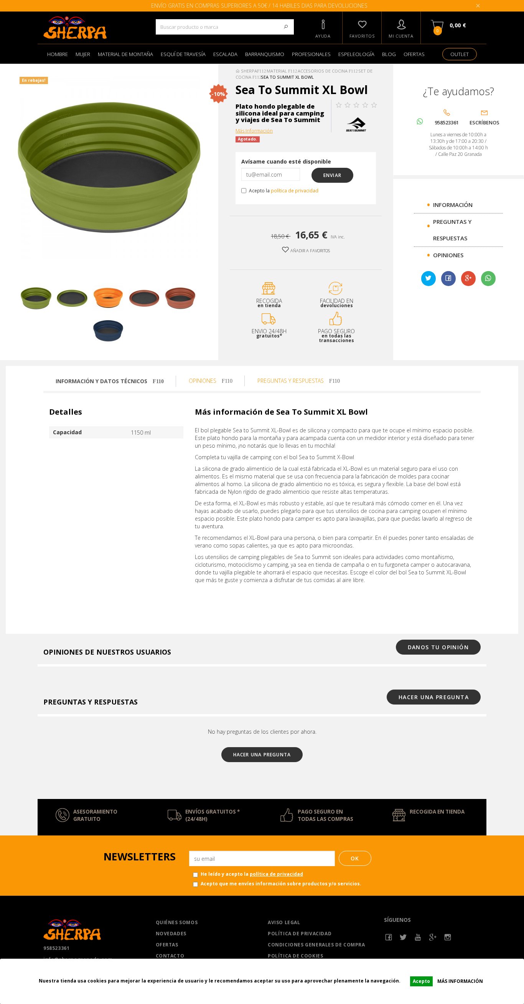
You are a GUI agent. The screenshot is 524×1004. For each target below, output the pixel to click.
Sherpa (248, 71)
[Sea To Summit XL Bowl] (36, 298)
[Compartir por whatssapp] (488, 278)
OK (355, 858)
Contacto (170, 956)
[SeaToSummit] (356, 123)
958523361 (56, 948)
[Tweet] (428, 278)
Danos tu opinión (438, 647)
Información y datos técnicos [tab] (102, 381)
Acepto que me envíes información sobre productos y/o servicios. (281, 883)
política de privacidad (294, 190)
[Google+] (468, 278)
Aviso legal (284, 922)
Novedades (171, 933)
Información (453, 204)
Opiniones (448, 255)
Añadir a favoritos (309, 250)
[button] (323, 28)
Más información (460, 981)
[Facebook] (389, 937)
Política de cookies (295, 956)
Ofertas (167, 944)
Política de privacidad (299, 933)
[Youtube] (418, 937)
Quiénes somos (177, 922)
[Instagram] (448, 937)
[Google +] (433, 937)
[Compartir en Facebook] (448, 278)
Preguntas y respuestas (291, 380)
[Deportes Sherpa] (93, 27)
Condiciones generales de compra (316, 944)
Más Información (254, 130)
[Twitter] (403, 937)
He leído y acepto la (252, 874)
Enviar (332, 175)
